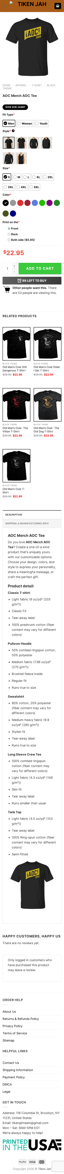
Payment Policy (14, 1077)
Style (8, 131)
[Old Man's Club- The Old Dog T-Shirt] (47, 404)
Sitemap (8, 1040)
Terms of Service (15, 1033)
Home (6, 85)
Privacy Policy (13, 1026)
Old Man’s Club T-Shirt (14, 490)
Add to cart (40, 268)
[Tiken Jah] (31, 6)
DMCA (7, 1084)
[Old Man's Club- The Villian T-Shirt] (16, 404)
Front (14, 228)
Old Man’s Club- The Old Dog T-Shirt (46, 429)
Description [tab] (13, 514)
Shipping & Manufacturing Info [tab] (27, 523)
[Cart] (57, 6)
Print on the (11, 222)
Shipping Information (18, 1070)
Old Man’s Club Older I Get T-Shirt (47, 368)
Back (14, 234)
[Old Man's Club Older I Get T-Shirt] (47, 343)
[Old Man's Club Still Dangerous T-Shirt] (16, 343)
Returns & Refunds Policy (21, 1019)
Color (7, 194)
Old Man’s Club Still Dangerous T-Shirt (15, 368)
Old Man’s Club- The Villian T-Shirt (15, 429)
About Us (9, 1011)
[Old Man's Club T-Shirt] (16, 465)
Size (6, 168)
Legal (6, 1091)
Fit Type (9, 114)
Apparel (21, 85)
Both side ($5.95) (23, 240)
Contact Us (11, 1063)
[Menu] (5, 6)
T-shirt (37, 85)
